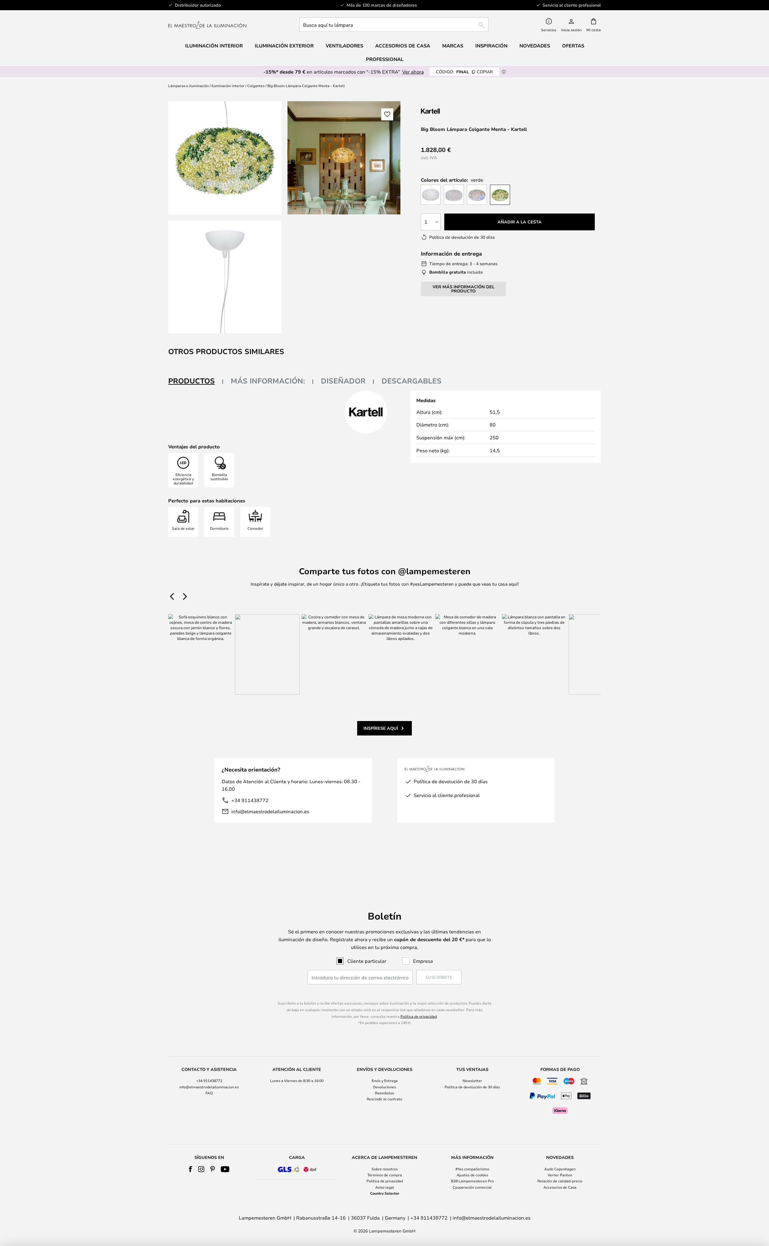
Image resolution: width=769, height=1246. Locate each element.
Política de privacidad (418, 1016)
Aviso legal (384, 1187)
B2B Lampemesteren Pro (472, 1180)
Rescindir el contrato (384, 1098)
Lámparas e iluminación (188, 85)
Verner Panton (560, 1174)
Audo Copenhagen (560, 1168)
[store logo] (207, 24)
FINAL (464, 71)
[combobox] (393, 25)
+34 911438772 (250, 800)
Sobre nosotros (385, 1168)
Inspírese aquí (380, 728)
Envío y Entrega (385, 1080)
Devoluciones (384, 1086)
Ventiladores (344, 45)
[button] (224, 277)
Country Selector (384, 1193)
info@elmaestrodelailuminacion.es (270, 811)
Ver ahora (413, 71)
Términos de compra (384, 1174)
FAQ (209, 1092)
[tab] (195, 381)
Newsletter (472, 1080)
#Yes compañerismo (472, 1168)
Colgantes (256, 85)
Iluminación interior (228, 85)
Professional (384, 59)
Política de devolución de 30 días (472, 1086)
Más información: (268, 380)
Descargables (411, 380)
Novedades (534, 45)
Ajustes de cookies (472, 1174)
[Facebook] (190, 1169)
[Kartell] (451, 111)
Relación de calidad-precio (559, 1180)
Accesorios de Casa (559, 1187)
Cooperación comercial (472, 1187)
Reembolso (384, 1092)
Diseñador (343, 380)
